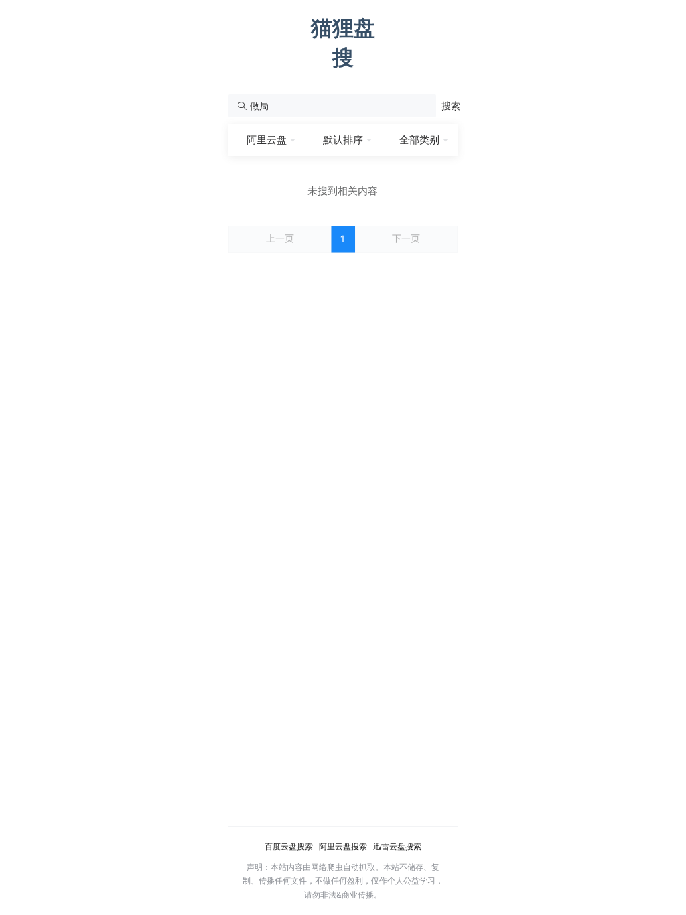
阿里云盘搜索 (343, 846)
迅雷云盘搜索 (397, 846)
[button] (451, 105)
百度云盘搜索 (289, 846)
